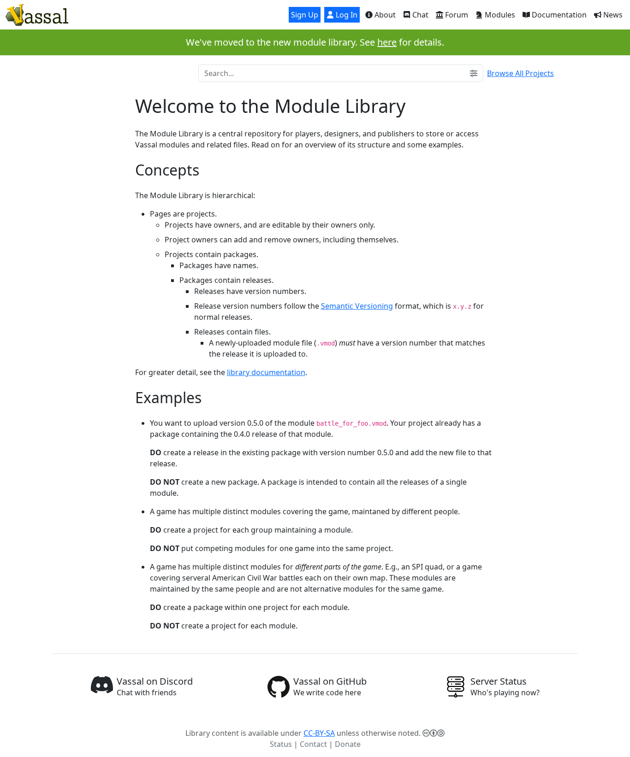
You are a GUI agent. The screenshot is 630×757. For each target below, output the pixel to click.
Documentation (558, 15)
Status (281, 744)
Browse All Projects (520, 73)
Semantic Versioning (357, 306)
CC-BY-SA (319, 733)
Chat (419, 15)
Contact (313, 744)
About (384, 15)
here (387, 42)
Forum (455, 15)
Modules (499, 15)
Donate (348, 744)
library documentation (266, 372)
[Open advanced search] (473, 73)
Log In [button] (345, 15)
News (612, 15)
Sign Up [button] (304, 15)
